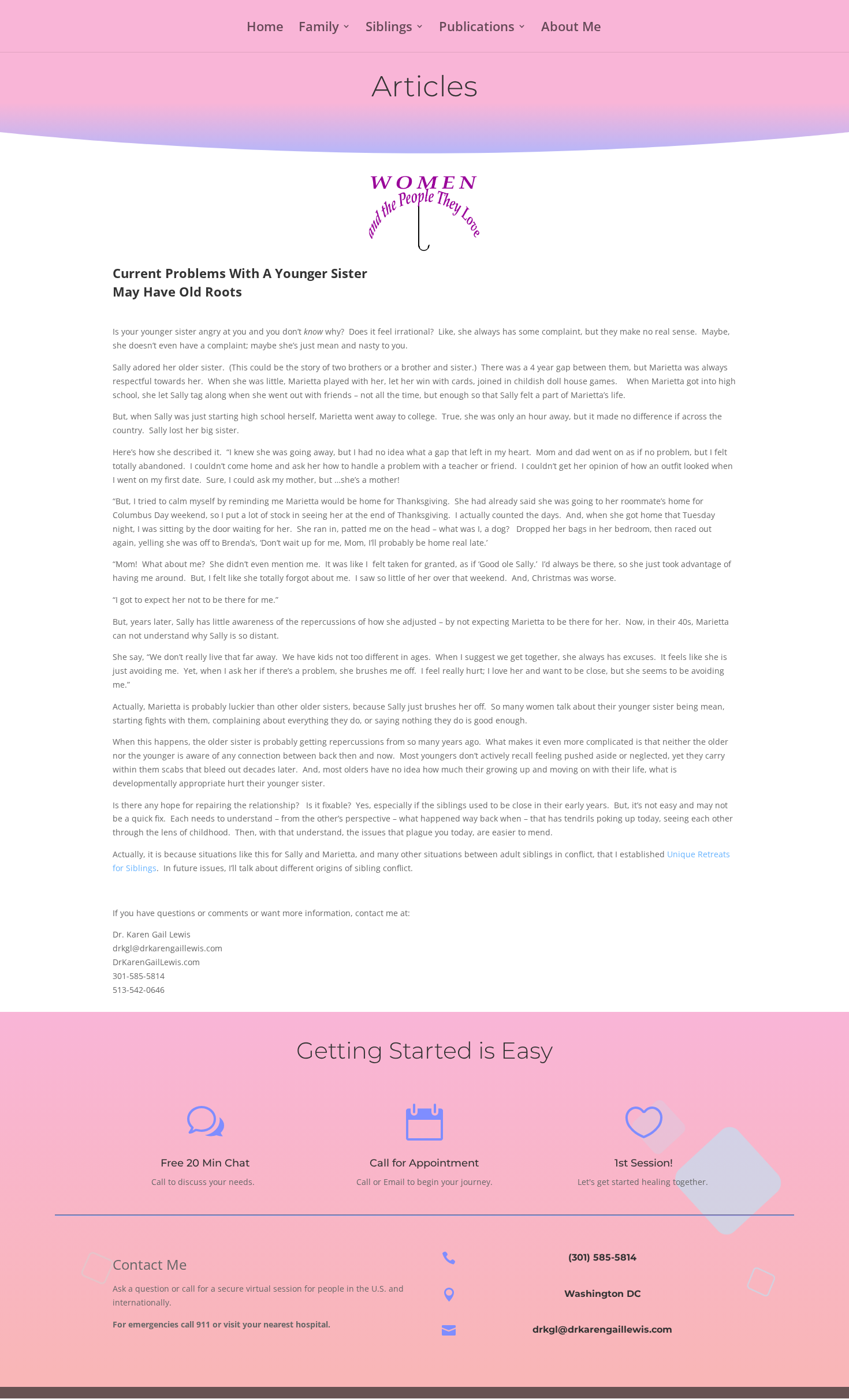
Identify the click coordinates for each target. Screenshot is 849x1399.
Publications (477, 28)
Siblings (389, 28)
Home (265, 28)
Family (319, 28)
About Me (571, 28)
